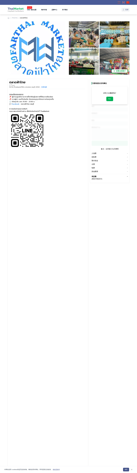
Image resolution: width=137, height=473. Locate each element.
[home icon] (9, 18)
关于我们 (65, 10)
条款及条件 (56, 469)
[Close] (132, 470)
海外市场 (44, 10)
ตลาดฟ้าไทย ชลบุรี (27, 104)
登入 (109, 99)
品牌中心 (54, 10)
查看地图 (44, 87)
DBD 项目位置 (31, 10)
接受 (126, 469)
